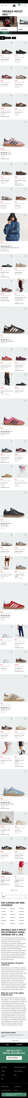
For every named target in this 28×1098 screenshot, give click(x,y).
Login (7, 1044)
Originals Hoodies (21, 923)
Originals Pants (12, 923)
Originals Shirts (3, 920)
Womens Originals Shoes (12, 920)
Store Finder (4, 1067)
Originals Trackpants (13, 908)
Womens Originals (21, 914)
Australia (16, 1095)
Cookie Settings (5, 1086)
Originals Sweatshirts (22, 911)
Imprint (16, 1090)
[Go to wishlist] (6, 5)
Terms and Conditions (6, 1090)
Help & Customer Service (20, 1067)
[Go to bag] (25, 5)
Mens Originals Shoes (3, 923)
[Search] (22, 5)
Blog (2, 1078)
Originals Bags (3, 914)
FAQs (15, 1075)
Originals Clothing (21, 920)
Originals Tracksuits (4, 911)
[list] (16, 38)
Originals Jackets (12, 917)
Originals (3, 908)
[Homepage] (14, 6)
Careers (3, 1071)
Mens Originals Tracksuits (13, 911)
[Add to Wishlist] (11, 43)
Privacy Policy (17, 1086)
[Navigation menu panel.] (2, 5)
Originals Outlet (21, 908)
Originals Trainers (21, 917)
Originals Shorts (12, 914)
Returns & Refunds (18, 1071)
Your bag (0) (19, 1044)
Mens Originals (3, 917)
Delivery (3, 1075)
